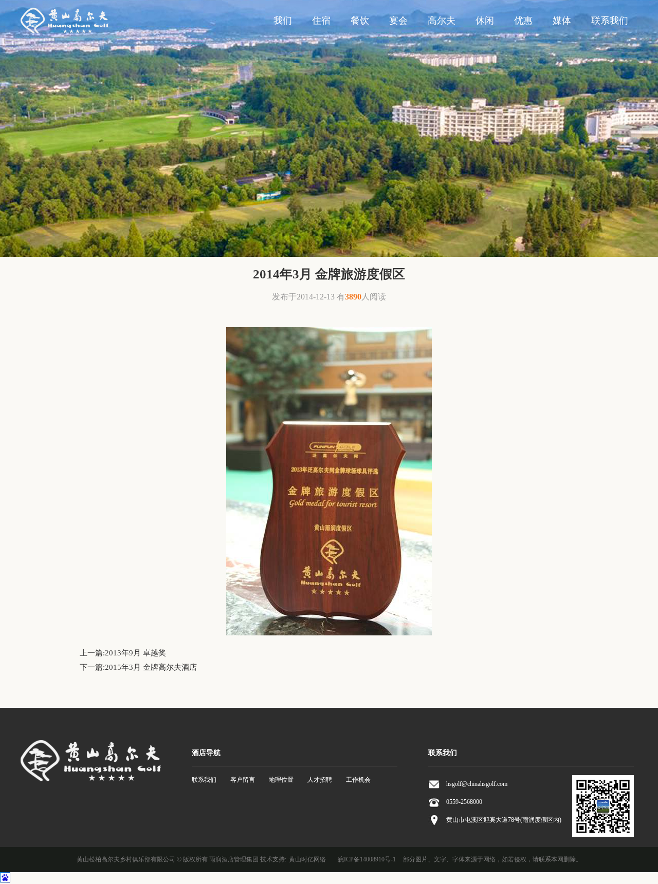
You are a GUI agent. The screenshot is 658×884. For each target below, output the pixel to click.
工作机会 (358, 779)
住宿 (321, 20)
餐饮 (360, 20)
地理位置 (281, 779)
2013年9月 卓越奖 (135, 653)
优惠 (523, 20)
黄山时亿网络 (307, 859)
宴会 (398, 20)
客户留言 (242, 779)
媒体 (562, 20)
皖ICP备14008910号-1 (367, 859)
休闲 (485, 20)
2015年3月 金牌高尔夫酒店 (151, 667)
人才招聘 (319, 779)
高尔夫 (441, 20)
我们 (282, 20)
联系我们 (609, 20)
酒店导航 (206, 753)
